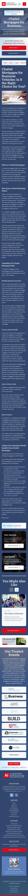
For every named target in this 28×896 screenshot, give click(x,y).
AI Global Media (14, 661)
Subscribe (14, 814)
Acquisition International (16, 881)
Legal (16, 63)
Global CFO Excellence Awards (14, 831)
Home (5, 63)
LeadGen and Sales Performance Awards (14, 837)
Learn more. (20, 791)
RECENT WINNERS (14, 763)
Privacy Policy (14, 890)
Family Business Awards (14, 829)
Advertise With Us (14, 816)
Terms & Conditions (14, 886)
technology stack (19, 477)
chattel (7, 172)
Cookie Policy (14, 888)
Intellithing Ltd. (21, 767)
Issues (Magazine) (14, 811)
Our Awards (14, 812)
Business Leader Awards (14, 827)
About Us (14, 805)
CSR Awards (14, 824)
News (11, 63)
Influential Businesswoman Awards (14, 835)
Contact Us (14, 807)
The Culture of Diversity (13, 614)
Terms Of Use (14, 892)
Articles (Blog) (14, 809)
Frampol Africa (12, 767)
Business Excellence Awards (14, 825)
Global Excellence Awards (14, 833)
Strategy (6, 596)
